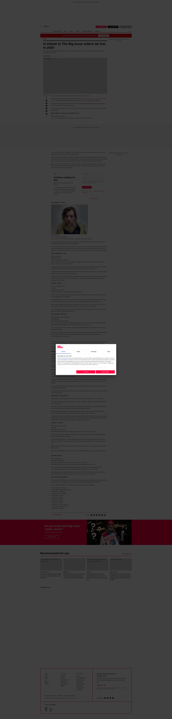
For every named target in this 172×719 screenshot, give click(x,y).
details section (103, 367)
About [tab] (108, 351)
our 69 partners (65, 358)
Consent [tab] (63, 351)
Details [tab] (78, 351)
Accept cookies (105, 371)
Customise (85, 371)
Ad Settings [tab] (93, 351)
